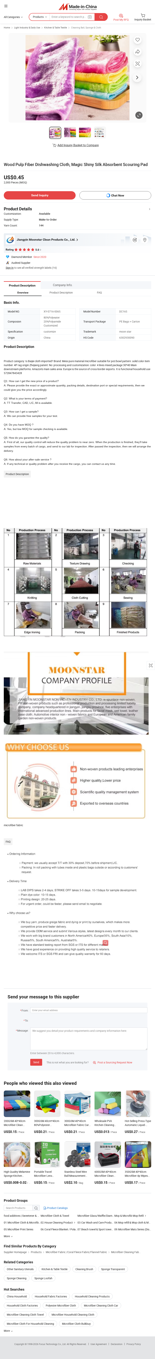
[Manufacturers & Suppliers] (78, 6)
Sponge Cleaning (16, 1278)
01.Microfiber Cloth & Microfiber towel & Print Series (22, 1222)
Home (7, 27)
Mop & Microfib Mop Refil (129, 1215)
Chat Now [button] (117, 195)
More (7, 1330)
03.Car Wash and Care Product (96, 1222)
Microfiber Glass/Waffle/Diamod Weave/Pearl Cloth (96, 1215)
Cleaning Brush (84, 1269)
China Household (17, 1296)
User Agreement (99, 1344)
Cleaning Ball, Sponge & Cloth (86, 27)
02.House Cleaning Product (57, 1222)
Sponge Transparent (113, 1269)
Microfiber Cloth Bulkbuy (76, 1323)
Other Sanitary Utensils (20, 1269)
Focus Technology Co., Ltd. (53, 1344)
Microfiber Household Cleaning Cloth (73, 1314)
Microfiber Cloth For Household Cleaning (30, 1323)
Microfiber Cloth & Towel (55, 1215)
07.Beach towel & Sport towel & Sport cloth (103, 1229)
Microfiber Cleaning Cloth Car (101, 1305)
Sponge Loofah (43, 1278)
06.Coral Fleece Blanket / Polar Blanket (59, 1229)
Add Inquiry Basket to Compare (78, 145)
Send (36, 1062)
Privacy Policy (133, 1344)
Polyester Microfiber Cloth (61, 1305)
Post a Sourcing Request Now (112, 1062)
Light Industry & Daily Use (27, 27)
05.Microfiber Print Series (18, 1229)
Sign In (10, 267)
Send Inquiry (39, 195)
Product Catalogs (57, 1208)
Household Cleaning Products (92, 1296)
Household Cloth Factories (22, 1305)
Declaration (116, 1344)
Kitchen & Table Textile (55, 27)
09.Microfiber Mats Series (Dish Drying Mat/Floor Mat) (132, 1229)
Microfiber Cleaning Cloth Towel (25, 1314)
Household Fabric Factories (51, 1296)
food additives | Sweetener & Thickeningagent (30, 1215)
